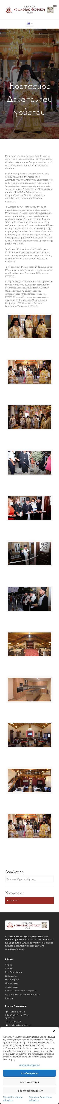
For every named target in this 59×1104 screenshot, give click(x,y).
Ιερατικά (14, 900)
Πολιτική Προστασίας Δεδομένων (13, 1098)
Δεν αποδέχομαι (29, 1081)
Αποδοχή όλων (29, 1073)
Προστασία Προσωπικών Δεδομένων (40, 1098)
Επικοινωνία (11, 975)
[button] (54, 1030)
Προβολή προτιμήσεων (30, 1090)
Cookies (9, 998)
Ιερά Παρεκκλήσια (13, 972)
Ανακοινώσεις (11, 986)
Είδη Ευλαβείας (12, 979)
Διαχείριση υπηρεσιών (29, 1065)
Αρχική (8, 964)
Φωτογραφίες (11, 983)
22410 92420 (15, 1021)
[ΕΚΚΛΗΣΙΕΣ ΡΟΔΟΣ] (29, 9)
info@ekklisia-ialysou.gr (20, 1025)
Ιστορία (9, 968)
